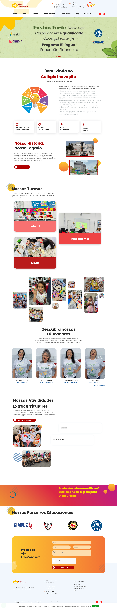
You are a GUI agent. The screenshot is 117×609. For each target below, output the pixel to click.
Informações (65, 14)
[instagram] (101, 602)
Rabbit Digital (37, 602)
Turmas (35, 14)
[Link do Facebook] (100, 14)
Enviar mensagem (63, 567)
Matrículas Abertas (24, 420)
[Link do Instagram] (104, 14)
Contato (87, 14)
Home (14, 14)
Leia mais (22, 167)
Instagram (82, 492)
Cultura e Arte (59, 440)
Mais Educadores (99, 386)
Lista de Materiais (79, 589)
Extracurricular (49, 14)
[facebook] (97, 602)
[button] (9, 37)
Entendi (95, 606)
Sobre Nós (77, 584)
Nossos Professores (80, 586)
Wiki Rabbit (77, 591)
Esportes (65, 428)
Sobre (24, 14)
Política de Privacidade (57, 602)
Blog (77, 14)
